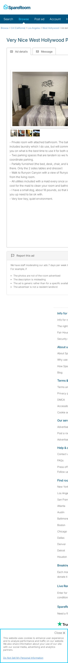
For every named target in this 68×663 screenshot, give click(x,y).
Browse (24, 19)
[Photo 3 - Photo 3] (21, 133)
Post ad (39, 19)
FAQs (60, 460)
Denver (61, 544)
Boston (61, 525)
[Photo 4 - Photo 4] (29, 133)
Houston (62, 556)
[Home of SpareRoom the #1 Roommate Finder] (17, 7)
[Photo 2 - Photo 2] (14, 133)
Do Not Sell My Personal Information (23, 657)
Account (55, 19)
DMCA (61, 399)
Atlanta (61, 505)
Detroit (61, 550)
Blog (59, 372)
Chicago (62, 531)
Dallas (60, 537)
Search (8, 19)
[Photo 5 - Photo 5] (36, 133)
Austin (60, 512)
